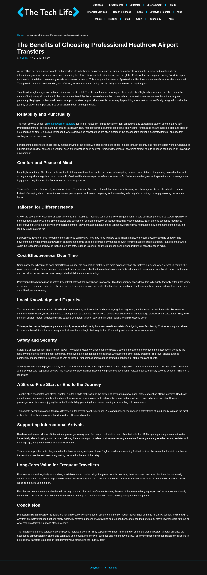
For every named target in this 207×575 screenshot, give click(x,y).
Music (98, 18)
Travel (170, 18)
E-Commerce (116, 4)
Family (172, 4)
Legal (140, 11)
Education (135, 4)
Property (112, 18)
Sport (139, 18)
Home (20, 35)
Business (98, 4)
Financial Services (97, 11)
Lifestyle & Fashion (160, 11)
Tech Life (24, 58)
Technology (155, 18)
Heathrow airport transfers (61, 123)
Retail (127, 18)
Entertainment (154, 4)
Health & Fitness (122, 11)
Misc (179, 11)
